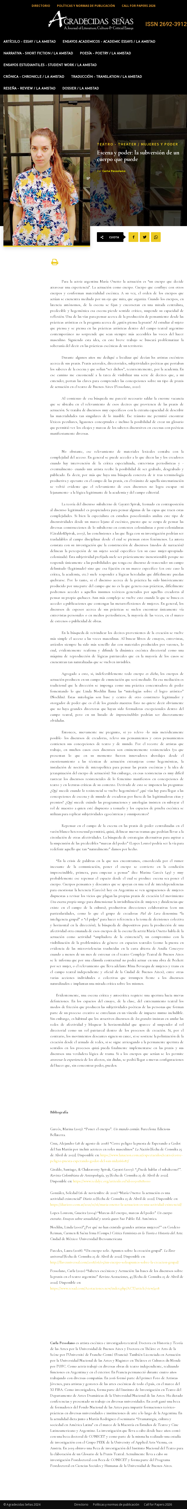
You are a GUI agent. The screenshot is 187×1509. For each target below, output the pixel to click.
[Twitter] (145, 237)
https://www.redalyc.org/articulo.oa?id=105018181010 (111, 1181)
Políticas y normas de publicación (116, 1504)
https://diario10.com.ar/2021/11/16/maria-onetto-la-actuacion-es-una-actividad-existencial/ (116, 1204)
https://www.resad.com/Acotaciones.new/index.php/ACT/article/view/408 (104, 1288)
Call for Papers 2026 (158, 1504)
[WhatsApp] (156, 237)
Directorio (81, 1504)
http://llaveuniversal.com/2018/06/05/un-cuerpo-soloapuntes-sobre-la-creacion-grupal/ (114, 1262)
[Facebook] (133, 237)
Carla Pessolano (113, 171)
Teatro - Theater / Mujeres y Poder (137, 144)
